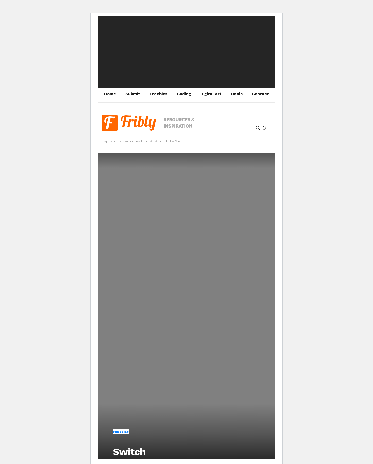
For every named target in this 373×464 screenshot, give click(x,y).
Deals (237, 93)
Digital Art (211, 93)
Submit (132, 93)
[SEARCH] (258, 128)
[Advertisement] (186, 52)
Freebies (158, 93)
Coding (184, 93)
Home (110, 93)
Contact (260, 93)
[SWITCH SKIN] (264, 128)
